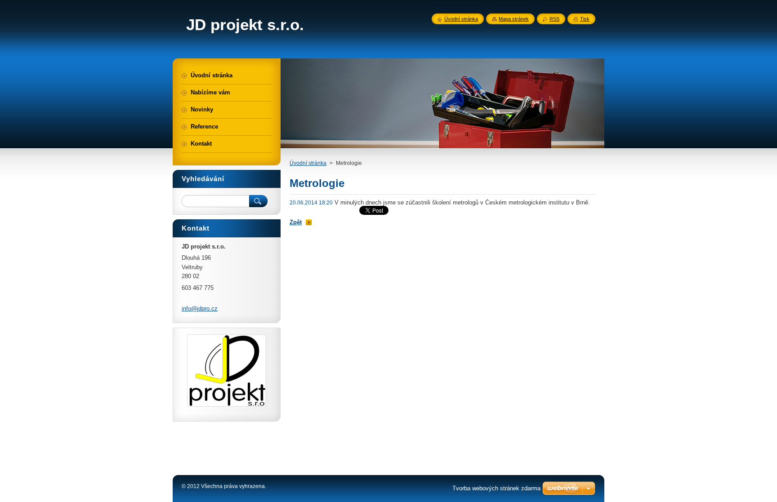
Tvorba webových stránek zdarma (496, 488)
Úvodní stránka (308, 163)
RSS (554, 19)
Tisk (584, 19)
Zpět (296, 222)
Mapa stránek (514, 19)
